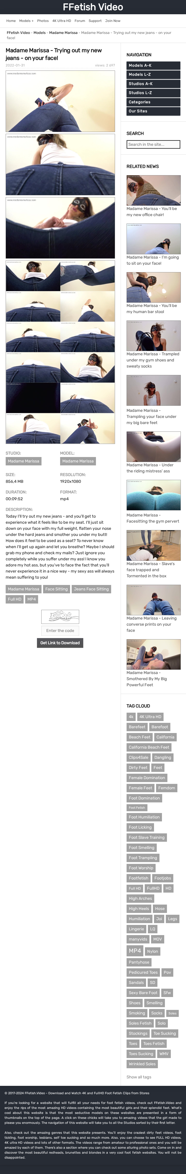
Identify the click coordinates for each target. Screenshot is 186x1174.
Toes (133, 1043)
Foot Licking (140, 827)
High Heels (139, 908)
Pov (167, 972)
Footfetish (138, 878)
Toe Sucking (165, 1033)
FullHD (153, 888)
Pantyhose (139, 962)
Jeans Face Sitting (91, 589)
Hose (160, 908)
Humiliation (139, 918)
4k (131, 716)
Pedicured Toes (143, 972)
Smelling (155, 1002)
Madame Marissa (23, 461)
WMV (164, 1053)
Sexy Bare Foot (143, 992)
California (165, 737)
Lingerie (136, 928)
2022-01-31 (15, 65)
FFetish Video (93, 7)
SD (152, 982)
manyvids (138, 939)
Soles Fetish (140, 1023)
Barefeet (137, 726)
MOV (157, 939)
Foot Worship (141, 867)
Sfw (167, 992)
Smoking (137, 1013)
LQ (152, 928)
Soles (172, 1013)
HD (168, 888)
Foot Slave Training (147, 837)
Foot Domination (144, 798)
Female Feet (140, 787)
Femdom (166, 787)
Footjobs (162, 878)
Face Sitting (56, 589)
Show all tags (139, 1077)
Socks (156, 1013)
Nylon (152, 951)
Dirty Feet (138, 767)
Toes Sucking (141, 1053)
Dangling (162, 757)
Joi (159, 918)
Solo (162, 1023)
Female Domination (147, 777)
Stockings (138, 1033)
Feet (158, 767)
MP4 (31, 599)
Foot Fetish (137, 808)
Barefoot (160, 726)
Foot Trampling (143, 857)
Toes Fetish (153, 1043)
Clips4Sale (138, 757)
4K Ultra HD (150, 716)
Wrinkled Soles (142, 1063)
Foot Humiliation (144, 817)
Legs (172, 918)
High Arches (140, 898)
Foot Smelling (141, 847)
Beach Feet (139, 737)
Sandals (136, 982)
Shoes (134, 1002)
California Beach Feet (149, 747)
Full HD (14, 599)
